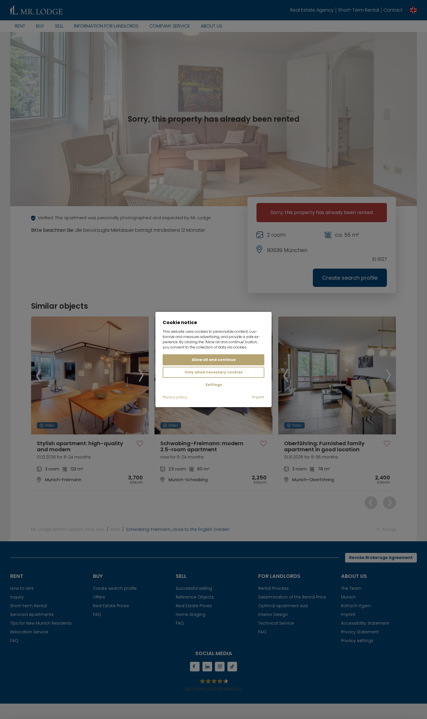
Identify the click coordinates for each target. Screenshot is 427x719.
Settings (213, 384)
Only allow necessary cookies (213, 372)
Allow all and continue (214, 359)
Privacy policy (175, 397)
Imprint (258, 397)
